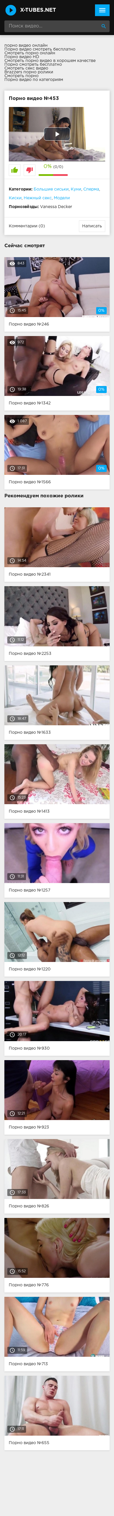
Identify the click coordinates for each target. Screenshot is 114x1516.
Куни (76, 189)
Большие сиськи (51, 189)
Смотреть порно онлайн (29, 53)
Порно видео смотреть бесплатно (39, 49)
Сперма (91, 189)
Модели (62, 198)
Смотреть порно (21, 76)
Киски (15, 198)
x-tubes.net (38, 10)
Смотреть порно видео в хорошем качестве (50, 61)
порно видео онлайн (26, 45)
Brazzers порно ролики (28, 72)
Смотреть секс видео (26, 68)
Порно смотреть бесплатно (33, 64)
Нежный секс (38, 198)
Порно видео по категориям (33, 80)
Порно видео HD (21, 57)
